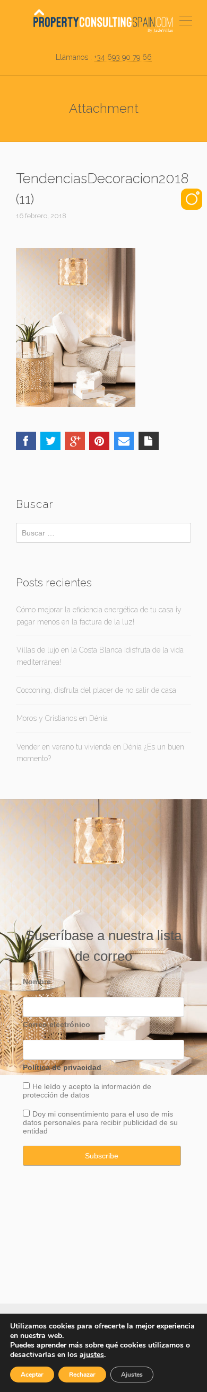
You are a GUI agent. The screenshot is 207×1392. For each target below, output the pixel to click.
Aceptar (32, 1374)
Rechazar (82, 1374)
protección (40, 1095)
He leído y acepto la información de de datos (87, 1090)
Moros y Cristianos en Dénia (62, 718)
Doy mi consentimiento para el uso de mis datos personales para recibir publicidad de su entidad (100, 1122)
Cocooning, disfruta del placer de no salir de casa (96, 690)
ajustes (92, 1355)
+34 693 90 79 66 (123, 57)
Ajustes (132, 1374)
